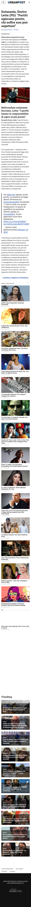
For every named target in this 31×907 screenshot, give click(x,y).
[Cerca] (29, 2)
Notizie (16, 29)
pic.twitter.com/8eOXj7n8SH (16, 224)
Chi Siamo (19, 869)
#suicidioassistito (11, 202)
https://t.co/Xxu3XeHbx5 (14, 221)
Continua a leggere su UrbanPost (15, 277)
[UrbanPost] (16, 2)
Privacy (4, 871)
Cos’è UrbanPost (7, 869)
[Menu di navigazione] (3, 2)
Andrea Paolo (7, 29)
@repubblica (9, 214)
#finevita (11, 194)
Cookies (12, 871)
